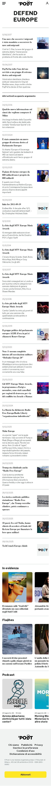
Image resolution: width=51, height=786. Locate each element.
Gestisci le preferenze (25, 747)
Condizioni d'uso (26, 750)
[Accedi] (47, 3)
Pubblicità (26, 744)
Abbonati (26, 774)
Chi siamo (13, 744)
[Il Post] (25, 3)
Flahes (8, 620)
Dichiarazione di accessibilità (26, 753)
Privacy (39, 744)
